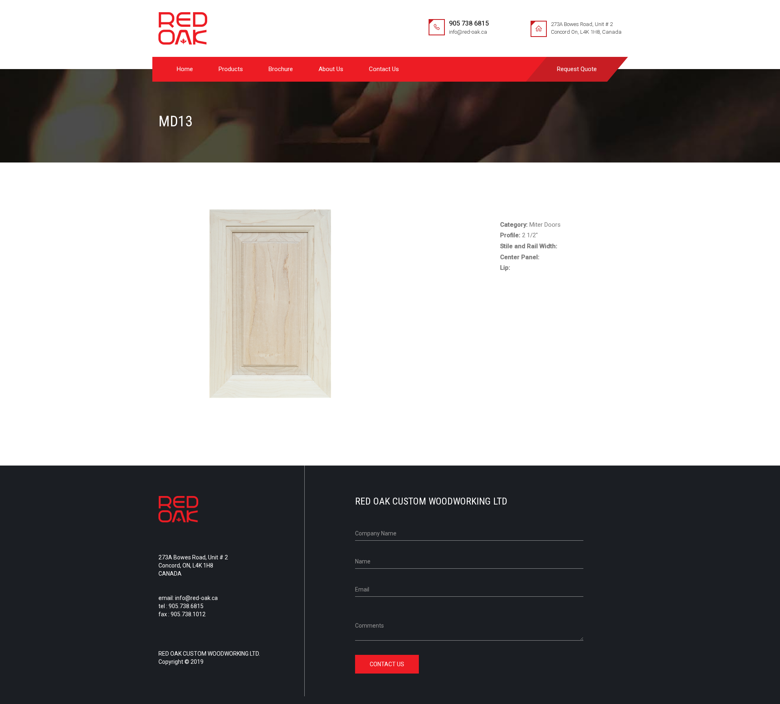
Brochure (281, 69)
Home (185, 69)
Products (231, 69)
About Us (330, 69)
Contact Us (384, 69)
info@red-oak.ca (468, 32)
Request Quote (577, 69)
